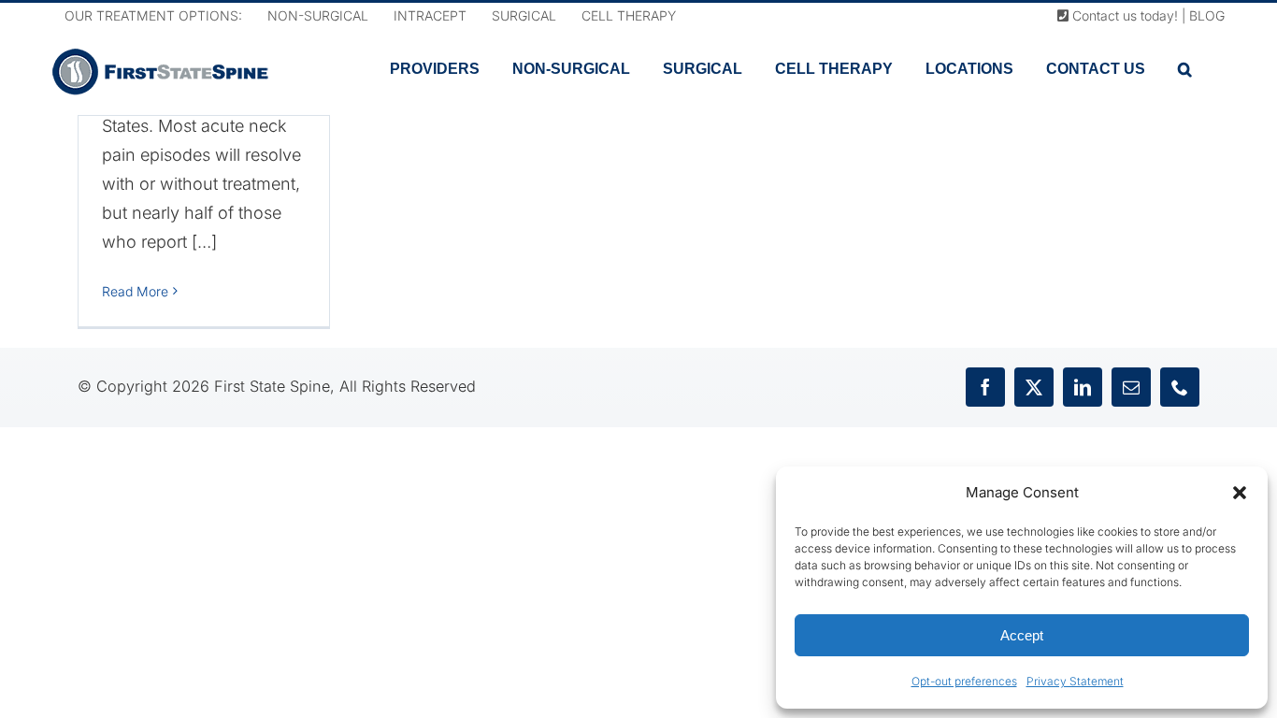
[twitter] (1034, 387)
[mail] (1131, 387)
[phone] (1179, 387)
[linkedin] (1082, 387)
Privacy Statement (1075, 681)
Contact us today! (1123, 15)
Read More (135, 291)
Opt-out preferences (964, 681)
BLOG (1207, 15)
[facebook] (985, 387)
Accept (1021, 635)
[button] (1239, 492)
